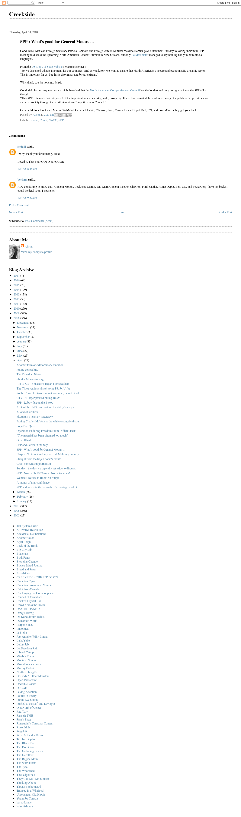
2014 (17, 290)
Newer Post (16, 212)
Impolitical (23, 628)
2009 (17, 313)
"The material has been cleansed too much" (42, 435)
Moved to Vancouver (29, 664)
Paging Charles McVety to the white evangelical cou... (49, 421)
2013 (17, 294)
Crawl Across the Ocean (31, 605)
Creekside (22, 14)
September (24, 337)
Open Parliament (27, 680)
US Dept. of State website (47, 66)
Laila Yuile (23, 640)
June (20, 351)
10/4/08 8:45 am (27, 169)
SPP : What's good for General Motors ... (41, 449)
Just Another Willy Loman (32, 636)
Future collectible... (28, 369)
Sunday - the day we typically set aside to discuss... (47, 468)
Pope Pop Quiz (26, 426)
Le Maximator (140, 55)
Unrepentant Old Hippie (31, 794)
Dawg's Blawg (25, 613)
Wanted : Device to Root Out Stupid (38, 478)
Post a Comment (19, 205)
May (20, 355)
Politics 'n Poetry (27, 696)
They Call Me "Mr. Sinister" (33, 779)
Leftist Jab (23, 644)
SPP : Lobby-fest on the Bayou (35, 402)
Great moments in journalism (34, 463)
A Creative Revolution (30, 530)
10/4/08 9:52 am (27, 198)
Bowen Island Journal (29, 565)
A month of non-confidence (33, 482)
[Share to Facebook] (67, 115)
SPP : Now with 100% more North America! (43, 473)
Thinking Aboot (26, 782)
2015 (17, 285)
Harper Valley (25, 624)
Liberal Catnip (25, 652)
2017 (17, 275)
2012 (17, 299)
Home (121, 212)
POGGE (22, 688)
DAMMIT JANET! (28, 609)
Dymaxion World (27, 621)
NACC (53, 120)
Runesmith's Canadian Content (35, 723)
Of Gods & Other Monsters (33, 676)
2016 (17, 280)
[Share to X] (63, 115)
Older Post (225, 212)
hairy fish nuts (25, 806)
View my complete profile (36, 252)
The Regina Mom (27, 759)
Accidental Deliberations (31, 534)
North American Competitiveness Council (115, 90)
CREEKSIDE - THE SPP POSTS (37, 577)
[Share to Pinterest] (70, 115)
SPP (61, 120)
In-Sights (22, 632)
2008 (17, 318)
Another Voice (25, 538)
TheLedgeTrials (26, 775)
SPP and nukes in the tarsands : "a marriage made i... (48, 487)
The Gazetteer (25, 755)
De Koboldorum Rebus (30, 617)
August (22, 341)
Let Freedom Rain (27, 648)
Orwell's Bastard (26, 684)
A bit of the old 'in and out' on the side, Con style (46, 407)
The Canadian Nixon (29, 374)
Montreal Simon (26, 660)
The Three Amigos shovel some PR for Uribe (43, 388)
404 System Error (27, 526)
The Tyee (22, 767)
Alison (29, 246)
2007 (17, 506)
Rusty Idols (23, 727)
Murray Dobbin (26, 668)
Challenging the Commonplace (35, 593)
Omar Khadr (24, 440)
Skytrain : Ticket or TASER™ (35, 416)
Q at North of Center (29, 707)
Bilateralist (23, 553)
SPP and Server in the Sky (32, 445)
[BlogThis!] (60, 115)
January (22, 501)
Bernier (34, 120)
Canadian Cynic (26, 581)
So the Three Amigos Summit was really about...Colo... (49, 393)
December (23, 322)
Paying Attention (27, 692)
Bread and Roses (27, 569)
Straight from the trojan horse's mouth (39, 459)
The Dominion (25, 747)
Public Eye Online (27, 700)
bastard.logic (24, 802)
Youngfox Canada (27, 798)
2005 (17, 515)
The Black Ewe (26, 743)
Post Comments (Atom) (39, 221)
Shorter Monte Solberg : (31, 379)
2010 (17, 308)
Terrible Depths (26, 739)
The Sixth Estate (26, 763)
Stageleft (22, 731)
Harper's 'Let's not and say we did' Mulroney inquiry (48, 454)
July (20, 346)
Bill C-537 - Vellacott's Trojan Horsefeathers (43, 384)
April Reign (24, 542)
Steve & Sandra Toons (30, 735)
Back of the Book (27, 545)
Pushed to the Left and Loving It (36, 703)
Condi (43, 120)
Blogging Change (27, 561)
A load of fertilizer (27, 412)
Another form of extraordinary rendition (40, 365)
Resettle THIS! (25, 715)
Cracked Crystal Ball (29, 601)
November (23, 327)
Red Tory (22, 711)
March (21, 492)
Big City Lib (24, 549)
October (22, 332)
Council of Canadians (29, 597)
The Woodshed (26, 771)
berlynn (22, 179)
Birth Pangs (24, 557)
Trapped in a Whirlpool (30, 790)
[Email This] (56, 115)
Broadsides (23, 573)
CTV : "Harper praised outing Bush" (38, 398)
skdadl (22, 146)
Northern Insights (27, 672)
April (20, 360)
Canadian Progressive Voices (34, 585)
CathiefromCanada (28, 589)
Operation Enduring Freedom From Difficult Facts (46, 431)
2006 (17, 511)
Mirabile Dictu (25, 656)
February (23, 496)
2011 (17, 304)
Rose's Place (24, 719)
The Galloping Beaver (30, 751)
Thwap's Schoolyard (29, 786)
